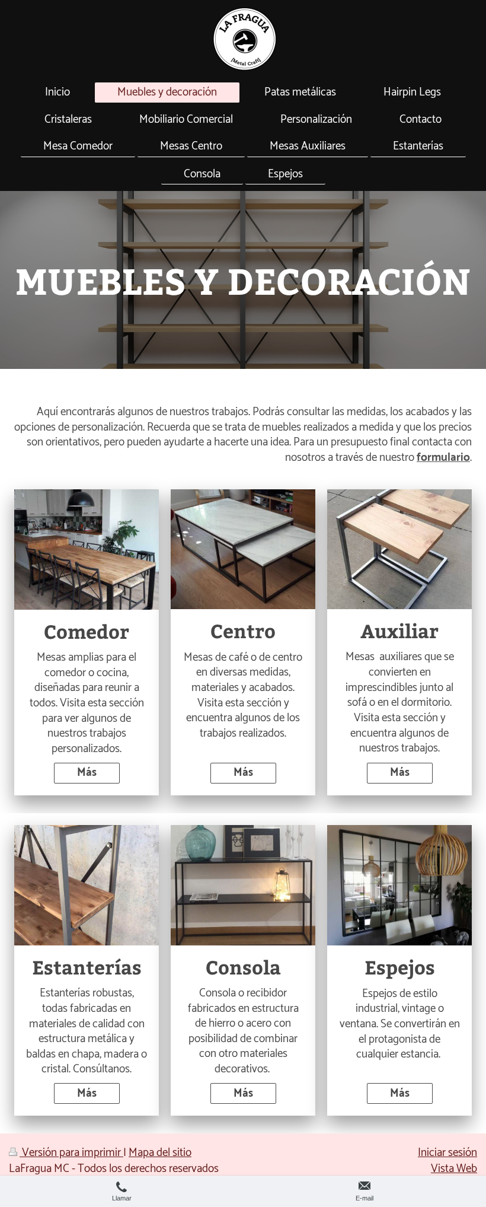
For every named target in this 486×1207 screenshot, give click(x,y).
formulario (443, 457)
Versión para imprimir (71, 1153)
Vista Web (454, 1169)
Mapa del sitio (160, 1153)
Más (87, 772)
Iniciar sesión (447, 1153)
